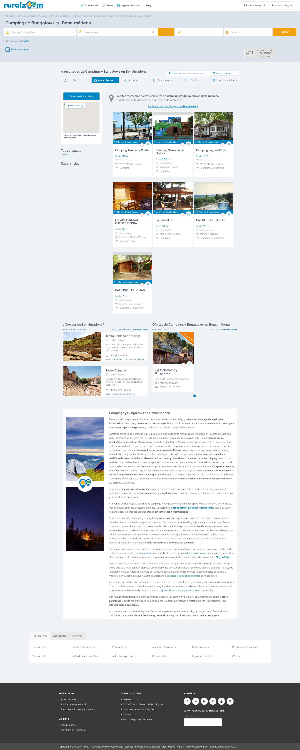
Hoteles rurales (200, 647)
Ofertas (109, 5)
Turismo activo (40, 656)
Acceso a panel (68, 699)
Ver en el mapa (224, 73)
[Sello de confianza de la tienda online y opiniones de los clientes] (133, 729)
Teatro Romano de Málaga (193, 553)
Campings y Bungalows (245, 647)
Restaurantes (159, 656)
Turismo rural (91, 5)
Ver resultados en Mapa (81, 96)
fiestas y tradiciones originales (185, 576)
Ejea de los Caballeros (166, 379)
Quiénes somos (130, 699)
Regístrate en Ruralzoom (73, 730)
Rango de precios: (14, 41)
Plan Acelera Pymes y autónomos (77, 709)
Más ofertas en (224, 329)
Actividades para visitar (124, 656)
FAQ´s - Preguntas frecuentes (138, 719)
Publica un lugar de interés (74, 329)
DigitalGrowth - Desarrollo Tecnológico (142, 704)
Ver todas (65, 155)
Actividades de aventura (85, 656)
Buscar (284, 32)
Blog (148, 5)
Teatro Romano (147, 553)
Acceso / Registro (283, 5)
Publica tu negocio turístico (74, 704)
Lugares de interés (130, 5)
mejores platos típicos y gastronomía (178, 590)
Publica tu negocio (255, 5)
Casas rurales (119, 647)
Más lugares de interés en (130, 329)
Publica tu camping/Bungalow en (173, 106)
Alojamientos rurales (83, 647)
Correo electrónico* (193, 716)
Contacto (127, 714)
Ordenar (188, 73)
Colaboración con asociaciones (139, 709)
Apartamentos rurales (164, 647)
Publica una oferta (160, 329)
